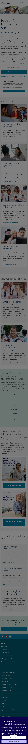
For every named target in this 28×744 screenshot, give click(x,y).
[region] (14, 730)
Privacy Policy (14, 734)
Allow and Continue (14, 741)
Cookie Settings (14, 737)
